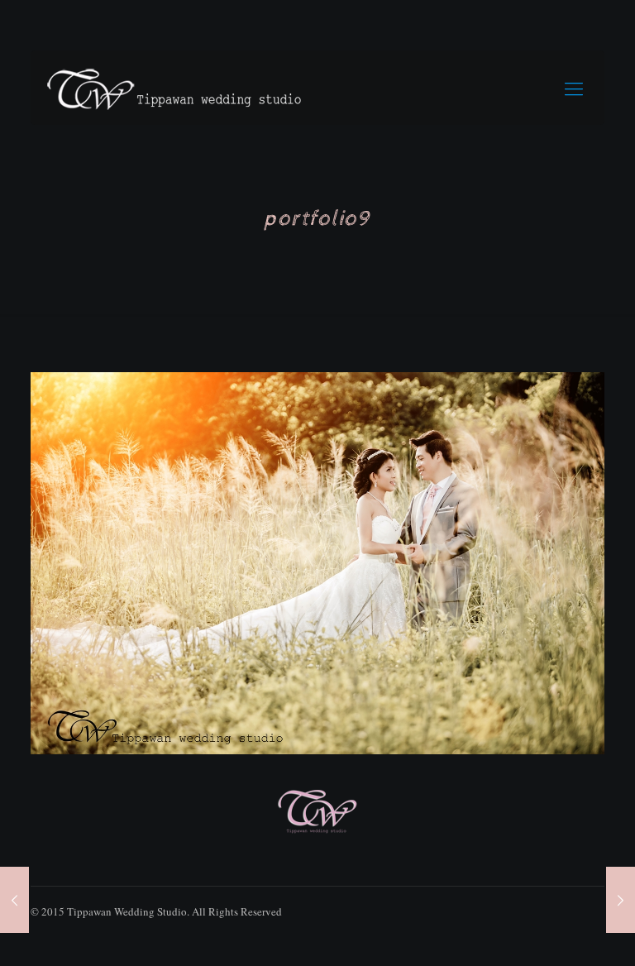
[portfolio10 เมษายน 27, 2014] (14, 900)
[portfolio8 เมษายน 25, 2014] (620, 900)
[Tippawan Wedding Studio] (175, 87)
